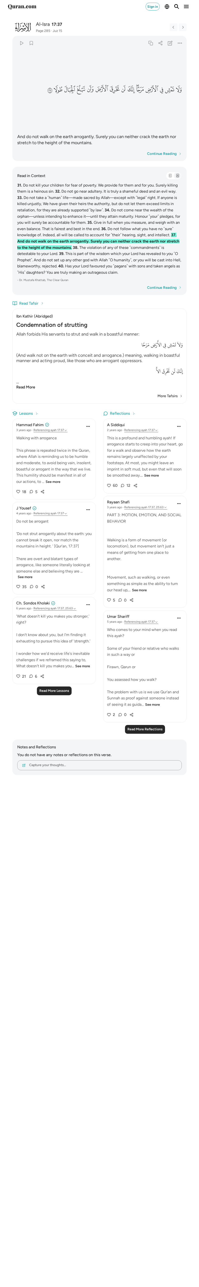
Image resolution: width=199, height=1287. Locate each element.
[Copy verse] (150, 43)
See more (53, 482)
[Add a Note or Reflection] (170, 43)
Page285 (43, 31)
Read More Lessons (54, 691)
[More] (180, 43)
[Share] (160, 43)
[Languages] (167, 6)
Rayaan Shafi (118, 502)
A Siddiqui (116, 425)
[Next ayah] (183, 27)
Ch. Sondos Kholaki (33, 603)
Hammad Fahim (30, 425)
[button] (179, 89)
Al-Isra (43, 24)
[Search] (177, 6)
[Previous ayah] (173, 27)
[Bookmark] (31, 43)
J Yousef (23, 508)
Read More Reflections (145, 729)
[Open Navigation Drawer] (186, 6)
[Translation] (177, 175)
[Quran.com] (22, 6)
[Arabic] (170, 175)
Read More (25, 387)
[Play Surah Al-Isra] (21, 43)
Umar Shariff (118, 616)
